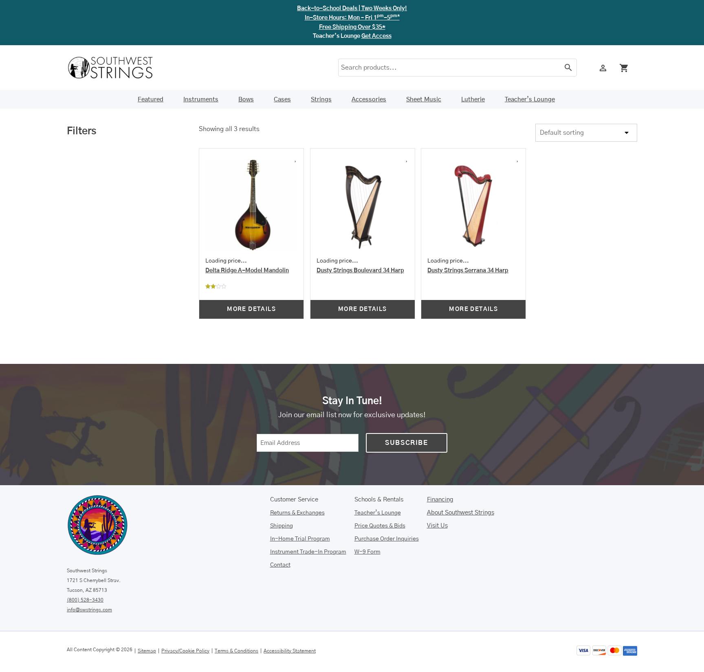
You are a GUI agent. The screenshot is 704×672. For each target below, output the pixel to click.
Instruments (200, 99)
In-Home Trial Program (300, 539)
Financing (440, 500)
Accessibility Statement (290, 650)
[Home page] (116, 67)
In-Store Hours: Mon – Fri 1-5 (352, 18)
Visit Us (437, 526)
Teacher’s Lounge (530, 99)
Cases (282, 99)
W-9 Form (367, 552)
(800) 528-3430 (85, 600)
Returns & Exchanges (297, 513)
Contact (280, 565)
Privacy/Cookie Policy (185, 650)
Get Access (376, 36)
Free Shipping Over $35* (352, 27)
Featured (150, 99)
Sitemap (147, 650)
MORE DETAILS (251, 309)
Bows (246, 99)
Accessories (369, 99)
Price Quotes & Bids (379, 526)
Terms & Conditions (236, 650)
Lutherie (473, 99)
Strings (321, 99)
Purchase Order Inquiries (386, 539)
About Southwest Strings (460, 513)
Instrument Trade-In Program (308, 552)
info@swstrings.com (89, 609)
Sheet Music (423, 99)
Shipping (281, 526)
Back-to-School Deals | (352, 8)
